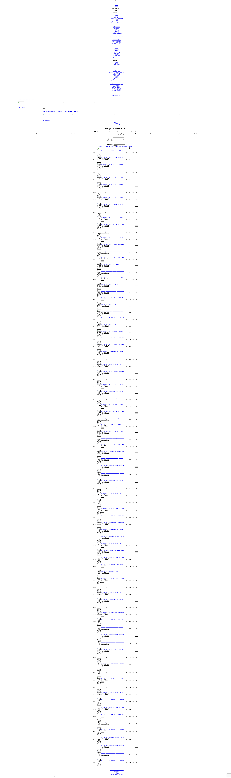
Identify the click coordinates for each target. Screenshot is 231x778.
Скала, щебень (117, 17)
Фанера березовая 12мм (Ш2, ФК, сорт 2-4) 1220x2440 (112, 543)
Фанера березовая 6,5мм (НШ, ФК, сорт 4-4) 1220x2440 (112, 317)
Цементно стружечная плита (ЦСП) (116, 24)
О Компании (116, 4)
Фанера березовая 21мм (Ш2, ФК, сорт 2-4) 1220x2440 (112, 692)
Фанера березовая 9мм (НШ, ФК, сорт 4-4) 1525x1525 (112, 264)
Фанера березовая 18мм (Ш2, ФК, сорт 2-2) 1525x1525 (112, 605)
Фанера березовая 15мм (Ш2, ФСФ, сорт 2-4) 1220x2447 (112, 634)
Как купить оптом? (117, 55)
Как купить (116, 771)
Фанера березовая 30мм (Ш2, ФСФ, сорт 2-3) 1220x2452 (112, 753)
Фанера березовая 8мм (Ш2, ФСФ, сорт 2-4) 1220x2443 (112, 397)
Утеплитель (116, 31)
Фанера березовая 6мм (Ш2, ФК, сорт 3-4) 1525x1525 (112, 217)
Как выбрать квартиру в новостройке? (26, 99)
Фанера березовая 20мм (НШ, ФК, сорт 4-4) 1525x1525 (112, 515)
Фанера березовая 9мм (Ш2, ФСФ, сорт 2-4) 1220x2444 (112, 444)
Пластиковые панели (116, 40)
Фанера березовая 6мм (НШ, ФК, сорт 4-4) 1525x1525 (112, 204)
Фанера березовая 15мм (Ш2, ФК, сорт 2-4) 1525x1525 (112, 493)
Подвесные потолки (117, 42)
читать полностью (21, 107)
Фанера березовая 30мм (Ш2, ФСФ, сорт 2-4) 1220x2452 (112, 745)
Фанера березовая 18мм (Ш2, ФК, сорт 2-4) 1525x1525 (112, 564)
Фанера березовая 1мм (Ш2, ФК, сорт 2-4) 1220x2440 (112, 649)
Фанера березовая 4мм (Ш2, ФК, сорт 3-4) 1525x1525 (112, 177)
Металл (116, 16)
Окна (117, 20)
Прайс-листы (116, 53)
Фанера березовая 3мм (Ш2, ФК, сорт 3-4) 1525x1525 (112, 164)
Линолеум (117, 37)
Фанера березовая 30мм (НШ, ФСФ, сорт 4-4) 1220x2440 (112, 737)
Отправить (115, 145)
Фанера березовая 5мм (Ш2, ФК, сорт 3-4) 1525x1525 (112, 190)
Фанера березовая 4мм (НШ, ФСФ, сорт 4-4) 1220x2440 (112, 224)
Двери (116, 34)
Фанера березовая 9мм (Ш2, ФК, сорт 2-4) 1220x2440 (112, 431)
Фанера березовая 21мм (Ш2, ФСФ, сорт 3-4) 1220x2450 (112, 678)
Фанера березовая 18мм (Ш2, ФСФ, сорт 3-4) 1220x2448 (112, 642)
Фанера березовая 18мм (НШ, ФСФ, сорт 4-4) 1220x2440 (112, 619)
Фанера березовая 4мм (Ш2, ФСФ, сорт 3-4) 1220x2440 (112, 244)
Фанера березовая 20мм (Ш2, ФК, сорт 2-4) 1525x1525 (112, 585)
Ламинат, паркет (116, 39)
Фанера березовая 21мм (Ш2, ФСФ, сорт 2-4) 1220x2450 (112, 699)
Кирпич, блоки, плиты (116, 21)
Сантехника (116, 30)
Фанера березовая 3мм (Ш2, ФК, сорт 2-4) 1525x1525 (112, 170)
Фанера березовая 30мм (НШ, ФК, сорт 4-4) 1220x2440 (112, 714)
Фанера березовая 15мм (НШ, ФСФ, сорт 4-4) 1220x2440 (112, 536)
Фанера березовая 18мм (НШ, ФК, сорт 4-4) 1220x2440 (112, 612)
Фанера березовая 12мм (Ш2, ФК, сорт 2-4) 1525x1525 (112, 418)
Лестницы (117, 19)
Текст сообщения (109, 144)
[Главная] (115, 1)
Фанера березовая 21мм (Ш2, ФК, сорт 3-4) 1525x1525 (112, 592)
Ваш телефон (110, 140)
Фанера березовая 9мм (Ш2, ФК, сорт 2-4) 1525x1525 (112, 324)
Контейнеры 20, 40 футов (116, 22)
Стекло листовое (116, 32)
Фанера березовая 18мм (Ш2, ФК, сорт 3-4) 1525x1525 (112, 529)
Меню (115, 10)
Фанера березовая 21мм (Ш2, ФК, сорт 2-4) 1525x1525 (112, 599)
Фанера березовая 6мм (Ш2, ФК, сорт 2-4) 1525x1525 (112, 230)
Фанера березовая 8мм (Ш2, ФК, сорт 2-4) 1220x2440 (112, 384)
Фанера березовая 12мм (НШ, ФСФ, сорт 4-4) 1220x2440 (112, 473)
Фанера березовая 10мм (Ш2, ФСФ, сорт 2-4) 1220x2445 (112, 500)
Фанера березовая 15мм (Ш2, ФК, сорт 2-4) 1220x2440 (112, 627)
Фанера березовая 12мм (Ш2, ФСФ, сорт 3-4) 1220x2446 (112, 508)
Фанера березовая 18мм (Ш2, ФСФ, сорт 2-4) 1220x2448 (112, 663)
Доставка (117, 56)
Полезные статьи (116, 57)
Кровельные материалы (117, 35)
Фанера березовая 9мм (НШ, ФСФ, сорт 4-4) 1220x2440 (112, 411)
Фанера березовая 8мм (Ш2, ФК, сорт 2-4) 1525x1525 (112, 284)
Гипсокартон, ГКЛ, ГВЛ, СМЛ (116, 36)
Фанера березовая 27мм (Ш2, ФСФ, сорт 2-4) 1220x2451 (112, 729)
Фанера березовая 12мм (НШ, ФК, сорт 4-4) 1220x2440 (112, 451)
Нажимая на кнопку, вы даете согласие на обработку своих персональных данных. (116, 146)
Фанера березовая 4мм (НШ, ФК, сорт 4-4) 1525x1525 (112, 157)
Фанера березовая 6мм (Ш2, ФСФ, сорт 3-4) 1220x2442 (112, 337)
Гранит (116, 29)
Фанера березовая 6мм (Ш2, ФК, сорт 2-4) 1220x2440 (112, 311)
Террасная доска (116, 26)
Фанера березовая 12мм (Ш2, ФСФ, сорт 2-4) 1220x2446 (112, 557)
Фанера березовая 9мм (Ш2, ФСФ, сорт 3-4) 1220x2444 (112, 438)
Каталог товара (117, 52)
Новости (117, 50)
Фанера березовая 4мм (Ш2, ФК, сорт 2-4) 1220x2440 (112, 237)
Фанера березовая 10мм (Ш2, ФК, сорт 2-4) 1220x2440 (112, 458)
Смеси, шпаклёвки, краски (116, 33)
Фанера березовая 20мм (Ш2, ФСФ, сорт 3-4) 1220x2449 (112, 670)
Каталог (116, 5)
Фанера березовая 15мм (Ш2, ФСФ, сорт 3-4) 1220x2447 (112, 578)
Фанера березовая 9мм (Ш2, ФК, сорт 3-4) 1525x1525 (112, 304)
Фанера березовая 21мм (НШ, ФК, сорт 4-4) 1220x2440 (112, 655)
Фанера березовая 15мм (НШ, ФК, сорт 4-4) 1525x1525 (112, 424)
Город (112, 141)
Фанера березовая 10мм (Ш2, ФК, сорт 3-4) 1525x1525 (112, 351)
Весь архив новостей (115, 95)
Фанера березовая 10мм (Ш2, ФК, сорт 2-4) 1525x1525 (112, 364)
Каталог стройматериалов (116, 769)
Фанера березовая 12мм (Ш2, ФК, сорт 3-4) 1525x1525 (112, 377)
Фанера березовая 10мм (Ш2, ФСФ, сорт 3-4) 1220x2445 (112, 465)
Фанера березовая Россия (117, 124)
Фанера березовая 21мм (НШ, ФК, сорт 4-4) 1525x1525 (112, 550)
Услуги (116, 51)
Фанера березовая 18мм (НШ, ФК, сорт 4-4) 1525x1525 (112, 486)
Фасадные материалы (116, 43)
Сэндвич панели (116, 27)
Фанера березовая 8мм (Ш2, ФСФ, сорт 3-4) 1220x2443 (112, 371)
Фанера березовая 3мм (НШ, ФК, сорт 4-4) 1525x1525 (112, 150)
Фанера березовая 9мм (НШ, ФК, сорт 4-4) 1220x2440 (112, 404)
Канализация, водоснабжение (117, 18)
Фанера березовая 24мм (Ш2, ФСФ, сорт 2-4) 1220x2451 (112, 722)
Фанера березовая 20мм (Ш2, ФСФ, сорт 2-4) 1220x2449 (112, 707)
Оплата (116, 772)
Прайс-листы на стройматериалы (117, 770)
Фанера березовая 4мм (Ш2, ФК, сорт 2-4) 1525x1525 (112, 184)
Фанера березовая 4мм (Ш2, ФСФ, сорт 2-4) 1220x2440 (112, 257)
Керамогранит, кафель (116, 41)
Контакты (117, 6)
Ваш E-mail (110, 139)
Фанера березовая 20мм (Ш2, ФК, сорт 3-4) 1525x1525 (112, 571)
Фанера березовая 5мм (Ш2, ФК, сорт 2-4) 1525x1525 (112, 197)
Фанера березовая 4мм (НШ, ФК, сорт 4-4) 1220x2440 (112, 210)
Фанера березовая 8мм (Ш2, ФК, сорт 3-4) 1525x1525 (112, 277)
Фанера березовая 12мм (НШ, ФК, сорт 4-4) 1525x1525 (112, 357)
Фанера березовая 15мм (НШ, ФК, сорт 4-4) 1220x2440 (112, 522)
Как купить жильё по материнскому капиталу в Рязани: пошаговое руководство (60, 111)
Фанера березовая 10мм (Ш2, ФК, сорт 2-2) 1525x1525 (112, 391)
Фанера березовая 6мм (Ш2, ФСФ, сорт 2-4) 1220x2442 (112, 344)
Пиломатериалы (116, 23)
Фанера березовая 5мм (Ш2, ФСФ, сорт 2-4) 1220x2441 (112, 297)
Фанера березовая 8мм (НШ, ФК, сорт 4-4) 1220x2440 (112, 331)
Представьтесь (110, 138)
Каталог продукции (117, 122)
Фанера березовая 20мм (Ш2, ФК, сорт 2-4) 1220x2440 (112, 685)
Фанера (116, 15)
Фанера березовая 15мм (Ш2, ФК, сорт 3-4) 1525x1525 (112, 480)
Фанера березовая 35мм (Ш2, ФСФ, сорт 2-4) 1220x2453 (112, 760)
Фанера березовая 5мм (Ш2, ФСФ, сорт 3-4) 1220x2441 (112, 271)
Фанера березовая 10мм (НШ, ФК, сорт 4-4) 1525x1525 (112, 291)
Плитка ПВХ (116, 28)
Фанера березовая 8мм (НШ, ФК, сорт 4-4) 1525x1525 (112, 251)
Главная (116, 2)
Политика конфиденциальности (116, 774)
